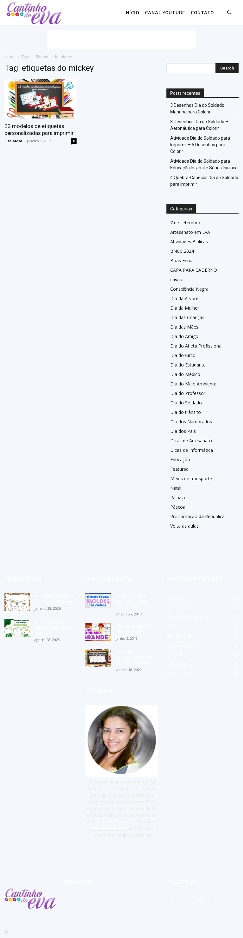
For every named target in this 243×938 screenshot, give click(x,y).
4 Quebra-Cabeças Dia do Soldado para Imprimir (204, 181)
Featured (179, 469)
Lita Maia (13, 140)
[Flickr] (186, 902)
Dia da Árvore (184, 298)
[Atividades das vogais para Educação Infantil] (17, 602)
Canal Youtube (165, 12)
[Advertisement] (121, 39)
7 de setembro (185, 223)
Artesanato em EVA (190, 232)
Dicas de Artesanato (191, 441)
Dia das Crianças (187, 317)
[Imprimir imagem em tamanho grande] (98, 632)
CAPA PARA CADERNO (193, 270)
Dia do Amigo (184, 336)
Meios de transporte (191, 478)
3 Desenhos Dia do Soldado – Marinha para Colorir (199, 108)
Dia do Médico (185, 374)
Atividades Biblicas (189, 242)
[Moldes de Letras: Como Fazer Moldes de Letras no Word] (98, 600)
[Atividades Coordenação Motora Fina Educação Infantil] (98, 658)
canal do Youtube (115, 822)
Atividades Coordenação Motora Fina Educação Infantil (135, 657)
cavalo (177, 279)
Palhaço (178, 497)
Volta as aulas (184, 526)
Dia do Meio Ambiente (193, 384)
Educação (180, 460)
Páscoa (177, 507)
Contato (202, 12)
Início (131, 12)
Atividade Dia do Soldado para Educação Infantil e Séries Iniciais (203, 164)
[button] (229, 13)
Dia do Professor (187, 393)
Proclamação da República (197, 516)
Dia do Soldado (186, 403)
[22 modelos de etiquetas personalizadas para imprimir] (40, 98)
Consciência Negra (189, 289)
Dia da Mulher (184, 308)
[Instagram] (201, 901)
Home (10, 56)
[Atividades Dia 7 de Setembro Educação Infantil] (17, 628)
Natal (175, 488)
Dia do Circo (183, 355)
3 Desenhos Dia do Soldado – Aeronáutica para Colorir (199, 125)
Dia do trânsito (185, 412)
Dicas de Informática (191, 450)
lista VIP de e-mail (108, 828)
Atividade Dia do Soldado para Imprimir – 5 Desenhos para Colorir (200, 145)
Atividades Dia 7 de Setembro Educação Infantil (52, 627)
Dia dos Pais (183, 431)
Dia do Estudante (188, 365)
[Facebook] (171, 902)
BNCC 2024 (182, 251)
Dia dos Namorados (191, 422)
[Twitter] (215, 902)
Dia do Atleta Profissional (196, 346)
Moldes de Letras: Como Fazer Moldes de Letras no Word (135, 602)
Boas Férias (182, 260)
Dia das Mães (184, 327)
